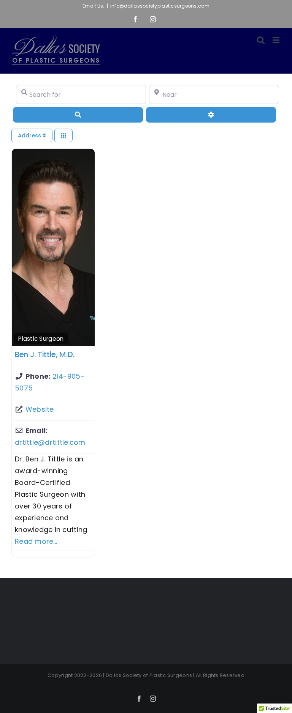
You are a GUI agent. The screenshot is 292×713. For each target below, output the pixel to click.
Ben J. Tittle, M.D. (44, 354)
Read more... (36, 541)
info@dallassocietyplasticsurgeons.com (159, 6)
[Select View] (63, 136)
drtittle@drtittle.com (50, 442)
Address (30, 135)
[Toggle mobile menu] (277, 40)
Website (39, 409)
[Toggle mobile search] (261, 40)
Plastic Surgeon (40, 339)
